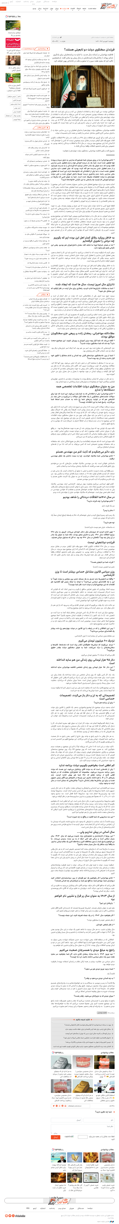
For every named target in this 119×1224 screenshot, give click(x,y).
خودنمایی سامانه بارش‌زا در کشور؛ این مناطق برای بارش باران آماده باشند (37, 121)
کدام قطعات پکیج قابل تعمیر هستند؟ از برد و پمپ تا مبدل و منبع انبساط (37, 357)
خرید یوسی (17, 108)
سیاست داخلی (95, 37)
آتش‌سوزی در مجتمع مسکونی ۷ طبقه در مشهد (37, 167)
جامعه (84, 8)
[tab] (43, 48)
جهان (51, 8)
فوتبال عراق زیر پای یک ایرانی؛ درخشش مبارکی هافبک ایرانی (39, 300)
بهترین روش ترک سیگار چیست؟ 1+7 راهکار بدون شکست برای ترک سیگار (37, 314)
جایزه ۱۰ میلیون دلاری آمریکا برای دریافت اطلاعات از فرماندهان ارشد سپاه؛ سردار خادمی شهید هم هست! (37, 114)
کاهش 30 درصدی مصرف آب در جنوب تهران (37, 222)
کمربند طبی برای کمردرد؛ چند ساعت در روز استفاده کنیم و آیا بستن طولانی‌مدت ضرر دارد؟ (36, 307)
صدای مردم (32, 2)
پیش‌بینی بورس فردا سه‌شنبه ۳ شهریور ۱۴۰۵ (36, 106)
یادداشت (26, 1)
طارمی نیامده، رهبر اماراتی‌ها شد (37, 263)
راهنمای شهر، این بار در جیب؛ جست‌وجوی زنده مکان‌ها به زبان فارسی (38, 209)
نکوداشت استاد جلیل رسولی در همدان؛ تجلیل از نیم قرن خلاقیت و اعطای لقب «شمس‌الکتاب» (36, 175)
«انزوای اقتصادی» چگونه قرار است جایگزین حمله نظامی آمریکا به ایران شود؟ (87, 1038)
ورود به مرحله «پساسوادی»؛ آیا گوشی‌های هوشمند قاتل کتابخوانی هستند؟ (87, 1025)
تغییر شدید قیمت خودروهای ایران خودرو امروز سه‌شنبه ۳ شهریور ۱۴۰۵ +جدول (38, 98)
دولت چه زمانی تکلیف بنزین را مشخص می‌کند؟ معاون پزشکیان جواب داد (36, 182)
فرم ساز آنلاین (17, 100)
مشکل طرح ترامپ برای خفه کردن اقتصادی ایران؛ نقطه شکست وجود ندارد (88, 1029)
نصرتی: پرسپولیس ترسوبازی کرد (37, 161)
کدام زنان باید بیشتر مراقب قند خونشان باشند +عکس (39, 149)
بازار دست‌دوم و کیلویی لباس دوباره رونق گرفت (37, 156)
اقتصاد (72, 8)
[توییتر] (9, 1215)
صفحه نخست (92, 8)
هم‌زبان (38, 1)
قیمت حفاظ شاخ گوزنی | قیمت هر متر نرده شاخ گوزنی (37, 345)
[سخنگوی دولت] (83, 86)
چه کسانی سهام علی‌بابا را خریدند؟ (36, 267)
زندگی (39, 8)
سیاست (64, 8)
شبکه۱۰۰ (54, 1)
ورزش (56, 8)
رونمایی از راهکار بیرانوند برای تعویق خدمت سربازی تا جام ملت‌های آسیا (37, 196)
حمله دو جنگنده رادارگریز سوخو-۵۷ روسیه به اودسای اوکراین (37, 61)
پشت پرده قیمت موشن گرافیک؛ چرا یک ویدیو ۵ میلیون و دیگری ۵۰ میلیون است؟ (36, 320)
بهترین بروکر (17, 116)
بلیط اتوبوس (17, 119)
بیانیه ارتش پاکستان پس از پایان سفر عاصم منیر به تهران (37, 77)
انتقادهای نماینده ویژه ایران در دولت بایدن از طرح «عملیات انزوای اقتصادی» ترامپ (37, 134)
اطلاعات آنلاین (108, 6)
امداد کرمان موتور (16, 104)
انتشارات (18, 1)
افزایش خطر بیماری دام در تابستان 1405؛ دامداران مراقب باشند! (38, 327)
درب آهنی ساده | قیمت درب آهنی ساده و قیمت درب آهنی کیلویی (36, 339)
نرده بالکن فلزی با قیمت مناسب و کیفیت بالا (38, 333)
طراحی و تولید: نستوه (103, 1222)
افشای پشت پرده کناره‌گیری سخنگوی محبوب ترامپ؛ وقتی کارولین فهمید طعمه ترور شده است (82, 1046)
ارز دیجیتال (9, 116)
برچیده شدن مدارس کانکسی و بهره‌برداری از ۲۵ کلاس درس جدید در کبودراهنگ (38, 287)
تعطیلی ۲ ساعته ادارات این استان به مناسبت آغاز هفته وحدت (37, 279)
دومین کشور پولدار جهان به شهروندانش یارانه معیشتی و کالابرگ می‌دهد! (88, 1042)
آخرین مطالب (41, 127)
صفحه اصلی (110, 37)
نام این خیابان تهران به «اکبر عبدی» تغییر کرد (37, 142)
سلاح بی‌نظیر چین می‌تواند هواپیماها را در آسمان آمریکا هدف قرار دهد (36, 189)
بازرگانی (43, 294)
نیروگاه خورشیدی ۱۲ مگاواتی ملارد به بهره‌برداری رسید (37, 235)
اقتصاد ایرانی (17, 112)
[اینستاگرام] (13, 1215)
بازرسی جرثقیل (12, 96)
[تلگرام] (6, 1215)
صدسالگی (46, 1)
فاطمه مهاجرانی (102, 1013)
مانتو (19, 96)
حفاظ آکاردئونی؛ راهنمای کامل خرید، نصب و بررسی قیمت (37, 351)
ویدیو (34, 8)
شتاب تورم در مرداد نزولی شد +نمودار (35, 254)
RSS (27, 1208)
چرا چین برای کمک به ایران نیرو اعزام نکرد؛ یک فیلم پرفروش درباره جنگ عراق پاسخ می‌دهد (37, 69)
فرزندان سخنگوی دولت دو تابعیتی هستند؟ (89, 49)
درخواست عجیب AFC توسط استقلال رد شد (36, 273)
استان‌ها (45, 8)
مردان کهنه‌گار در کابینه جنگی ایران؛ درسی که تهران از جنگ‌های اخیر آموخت (88, 1033)
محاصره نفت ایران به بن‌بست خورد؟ (36, 258)
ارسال (56, 1137)
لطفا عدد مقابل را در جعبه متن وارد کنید (102, 1138)
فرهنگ (79, 8)
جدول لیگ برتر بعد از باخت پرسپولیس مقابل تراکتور (36, 83)
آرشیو (11, 1)
